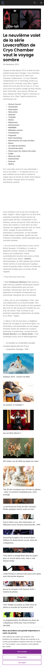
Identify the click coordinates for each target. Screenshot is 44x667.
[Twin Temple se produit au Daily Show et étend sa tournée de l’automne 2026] (18, 600)
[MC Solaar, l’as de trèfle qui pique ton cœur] (18, 457)
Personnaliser (22, 657)
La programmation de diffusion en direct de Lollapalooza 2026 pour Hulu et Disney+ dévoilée (21, 622)
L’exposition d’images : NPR (17, 349)
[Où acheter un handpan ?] (18, 401)
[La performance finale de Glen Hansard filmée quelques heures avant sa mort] (18, 502)
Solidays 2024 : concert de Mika (16, 377)
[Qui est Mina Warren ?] (18, 429)
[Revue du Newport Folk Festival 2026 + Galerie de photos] (18, 585)
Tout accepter (22, 651)
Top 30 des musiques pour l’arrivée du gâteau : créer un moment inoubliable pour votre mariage (22, 492)
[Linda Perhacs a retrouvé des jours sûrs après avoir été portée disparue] (18, 569)
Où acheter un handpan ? (13, 405)
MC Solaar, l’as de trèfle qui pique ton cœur (20, 461)
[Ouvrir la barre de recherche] (34, 3)
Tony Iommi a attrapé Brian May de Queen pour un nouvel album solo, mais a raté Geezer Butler (20, 558)
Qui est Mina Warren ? (12, 433)
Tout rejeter (22, 662)
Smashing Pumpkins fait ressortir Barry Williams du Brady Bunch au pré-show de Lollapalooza (20, 540)
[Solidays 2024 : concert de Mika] (18, 372)
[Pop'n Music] (3, 3)
